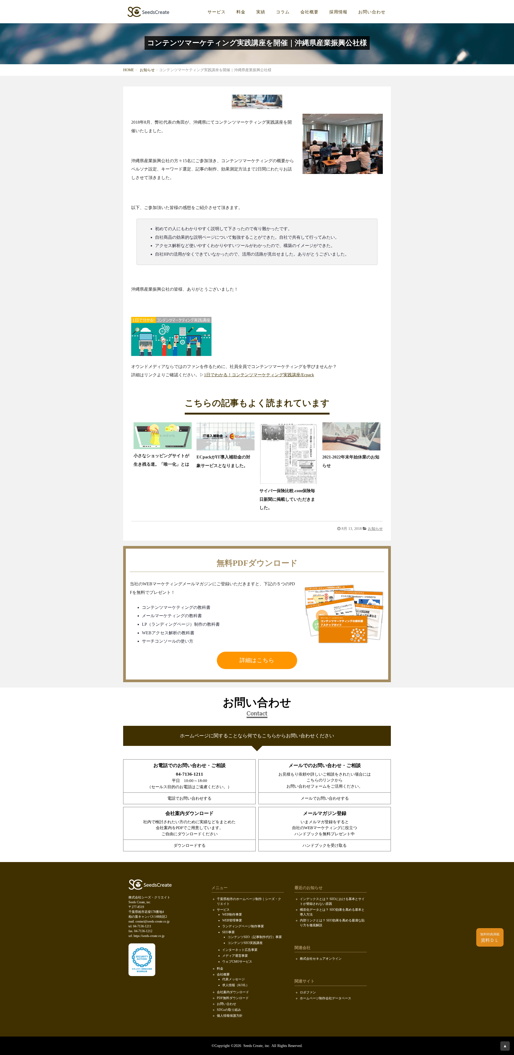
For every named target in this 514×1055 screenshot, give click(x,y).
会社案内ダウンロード (233, 992)
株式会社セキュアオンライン (321, 959)
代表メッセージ (233, 979)
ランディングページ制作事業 (243, 926)
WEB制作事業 (232, 914)
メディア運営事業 (235, 956)
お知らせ (147, 70)
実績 (260, 12)
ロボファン (308, 992)
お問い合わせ (372, 12)
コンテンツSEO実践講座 (245, 943)
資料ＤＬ (490, 937)
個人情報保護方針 (230, 1016)
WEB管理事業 (232, 920)
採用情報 (338, 12)
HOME (128, 70)
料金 (240, 12)
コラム (283, 12)
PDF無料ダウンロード (233, 998)
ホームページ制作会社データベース (325, 998)
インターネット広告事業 (240, 950)
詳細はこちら (257, 660)
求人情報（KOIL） (235, 985)
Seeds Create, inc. (256, 1046)
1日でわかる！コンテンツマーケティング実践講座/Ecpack (259, 375)
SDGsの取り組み (229, 1010)
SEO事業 (228, 932)
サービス (216, 12)
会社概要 (309, 12)
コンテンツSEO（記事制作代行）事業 (255, 937)
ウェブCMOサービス (237, 961)
